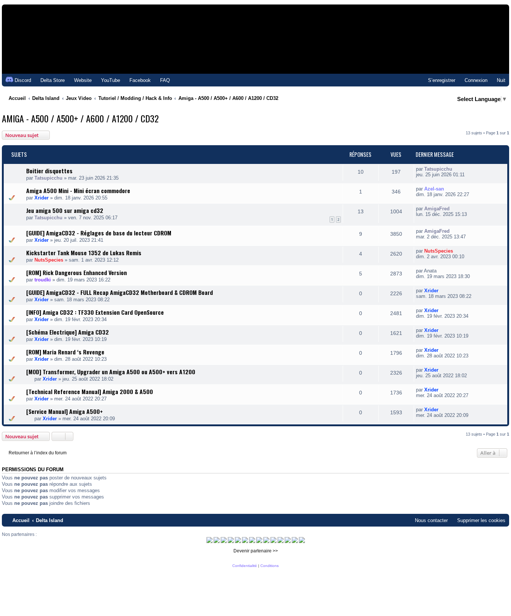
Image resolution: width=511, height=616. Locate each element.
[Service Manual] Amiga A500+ (64, 411)
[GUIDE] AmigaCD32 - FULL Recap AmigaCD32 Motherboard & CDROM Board (119, 292)
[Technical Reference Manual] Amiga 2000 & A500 (89, 391)
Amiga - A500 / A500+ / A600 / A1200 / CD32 (80, 118)
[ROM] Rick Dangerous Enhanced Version (76, 272)
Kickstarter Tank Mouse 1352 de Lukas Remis (83, 252)
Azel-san (434, 189)
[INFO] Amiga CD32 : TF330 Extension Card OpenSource (95, 312)
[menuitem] (49, 80)
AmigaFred (437, 208)
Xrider (41, 198)
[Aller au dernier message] (456, 169)
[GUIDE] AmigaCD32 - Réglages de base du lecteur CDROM (98, 232)
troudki (42, 280)
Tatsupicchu (48, 178)
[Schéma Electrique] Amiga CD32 (67, 331)
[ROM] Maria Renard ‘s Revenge (65, 351)
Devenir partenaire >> (255, 551)
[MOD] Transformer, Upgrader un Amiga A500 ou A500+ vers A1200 (110, 371)
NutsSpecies (48, 260)
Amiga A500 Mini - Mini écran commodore (78, 190)
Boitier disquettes (49, 170)
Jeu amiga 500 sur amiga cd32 (64, 210)
